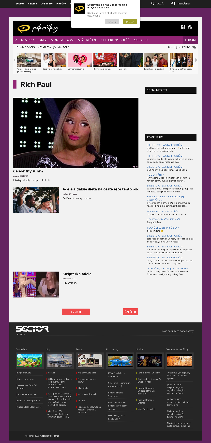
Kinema (32, 3)
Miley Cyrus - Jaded (146, 409)
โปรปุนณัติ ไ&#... (154, 222)
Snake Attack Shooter (27, 394)
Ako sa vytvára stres (87, 372)
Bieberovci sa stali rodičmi (52, 69)
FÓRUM (190, 40)
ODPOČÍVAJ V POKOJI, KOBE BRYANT (168, 268)
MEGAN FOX (44, 47)
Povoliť (130, 22)
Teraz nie (112, 22)
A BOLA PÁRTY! (155, 174)
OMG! (42, 40)
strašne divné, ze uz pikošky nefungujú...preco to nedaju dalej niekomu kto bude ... (170, 190)
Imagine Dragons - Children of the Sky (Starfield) (146, 391)
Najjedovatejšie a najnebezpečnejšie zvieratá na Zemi (176, 414)
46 (58, 296)
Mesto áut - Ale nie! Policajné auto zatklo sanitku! (118, 405)
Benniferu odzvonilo (76, 69)
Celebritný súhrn (28, 170)
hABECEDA (141, 40)
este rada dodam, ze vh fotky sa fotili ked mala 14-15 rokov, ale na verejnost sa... (170, 240)
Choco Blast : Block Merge (29, 407)
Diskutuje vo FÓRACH (180, 47)
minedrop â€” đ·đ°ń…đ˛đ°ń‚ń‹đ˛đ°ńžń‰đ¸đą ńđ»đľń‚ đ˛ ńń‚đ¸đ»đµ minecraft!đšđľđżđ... (168, 204)
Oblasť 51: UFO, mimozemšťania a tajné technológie (178, 402)
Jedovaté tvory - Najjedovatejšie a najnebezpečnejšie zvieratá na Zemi (176, 388)
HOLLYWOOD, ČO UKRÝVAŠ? (163, 219)
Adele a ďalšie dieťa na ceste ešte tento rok (100, 188)
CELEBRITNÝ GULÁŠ (115, 40)
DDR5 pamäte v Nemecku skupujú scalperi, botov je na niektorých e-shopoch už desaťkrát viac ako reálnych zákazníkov (59, 399)
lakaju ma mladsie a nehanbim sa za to (166, 214)
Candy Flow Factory (26, 379)
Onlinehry (47, 3)
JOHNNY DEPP (61, 47)
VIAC (75, 312)
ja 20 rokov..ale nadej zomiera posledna (167, 169)
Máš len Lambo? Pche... (88, 394)
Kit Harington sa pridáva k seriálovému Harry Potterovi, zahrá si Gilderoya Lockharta (59, 383)
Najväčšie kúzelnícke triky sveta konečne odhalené (179, 424)
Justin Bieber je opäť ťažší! (154, 69)
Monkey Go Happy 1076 (28, 400)
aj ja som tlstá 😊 (155, 230)
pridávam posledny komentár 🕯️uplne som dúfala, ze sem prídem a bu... (168, 149)
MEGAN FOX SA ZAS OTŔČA (162, 211)
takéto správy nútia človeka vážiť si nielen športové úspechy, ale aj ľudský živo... (168, 273)
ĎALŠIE (129, 312)
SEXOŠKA (30, 47)
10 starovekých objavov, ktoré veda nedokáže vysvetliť (178, 375)
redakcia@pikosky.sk (49, 435)
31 (137, 166)
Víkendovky (83, 388)
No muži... (82, 400)
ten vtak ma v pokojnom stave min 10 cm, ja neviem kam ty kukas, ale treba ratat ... (168, 179)
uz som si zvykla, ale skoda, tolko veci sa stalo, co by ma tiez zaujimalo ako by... (170, 160)
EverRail (51, 372)
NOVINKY (27, 40)
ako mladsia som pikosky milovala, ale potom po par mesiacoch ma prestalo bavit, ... (169, 251)
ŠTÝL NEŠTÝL (87, 40)
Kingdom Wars (24, 372)
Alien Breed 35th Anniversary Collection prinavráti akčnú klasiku (58, 414)
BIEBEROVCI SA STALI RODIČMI (165, 145)
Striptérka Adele (77, 273)
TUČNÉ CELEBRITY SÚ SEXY (163, 227)
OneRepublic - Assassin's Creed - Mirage (149, 380)
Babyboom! (123, 69)
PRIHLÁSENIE (184, 3)
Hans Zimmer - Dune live (148, 372)
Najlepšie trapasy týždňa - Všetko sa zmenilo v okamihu (90, 410)
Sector (20, 3)
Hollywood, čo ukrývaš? (102, 69)
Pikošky (61, 3)
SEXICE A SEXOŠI (62, 40)
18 (58, 211)
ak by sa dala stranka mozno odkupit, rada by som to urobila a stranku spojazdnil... (170, 262)
